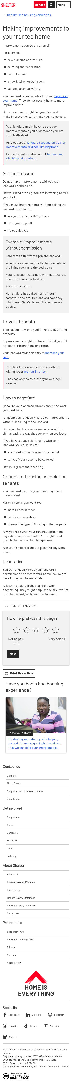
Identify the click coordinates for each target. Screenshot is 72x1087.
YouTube (54, 1025)
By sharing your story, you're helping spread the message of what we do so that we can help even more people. (34, 743)
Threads (12, 1025)
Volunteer (12, 840)
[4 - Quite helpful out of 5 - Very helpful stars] (46, 630)
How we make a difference (21, 882)
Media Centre (14, 783)
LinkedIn (36, 1014)
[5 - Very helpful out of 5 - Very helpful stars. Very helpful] (55, 630)
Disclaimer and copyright (20, 939)
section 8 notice (34, 371)
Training (11, 856)
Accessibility (14, 962)
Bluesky (12, 1037)
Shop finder (13, 798)
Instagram (58, 1014)
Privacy (11, 947)
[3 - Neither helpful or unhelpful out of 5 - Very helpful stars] (36, 630)
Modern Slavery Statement (21, 897)
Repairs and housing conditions (29, 15)
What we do (13, 874)
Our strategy (13, 889)
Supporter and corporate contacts (25, 791)
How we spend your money (21, 905)
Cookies (11, 955)
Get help (11, 775)
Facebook (13, 1014)
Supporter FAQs (15, 931)
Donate (11, 824)
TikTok (33, 1025)
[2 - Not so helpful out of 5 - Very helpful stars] (26, 630)
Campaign (12, 832)
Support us (13, 817)
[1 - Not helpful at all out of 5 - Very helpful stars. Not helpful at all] (16, 630)
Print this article (21, 673)
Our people (13, 913)
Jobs (9, 848)
